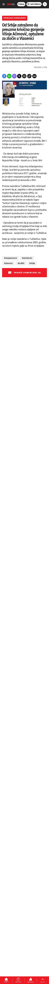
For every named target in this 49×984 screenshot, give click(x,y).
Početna (6, 982)
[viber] (14, 76)
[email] (24, 76)
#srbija (32, 263)
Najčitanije (30, 982)
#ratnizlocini (27, 258)
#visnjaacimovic (10, 258)
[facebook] (4, 76)
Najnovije (18, 982)
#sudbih (21, 263)
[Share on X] (19, 76)
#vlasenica (8, 263)
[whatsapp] (9, 76)
